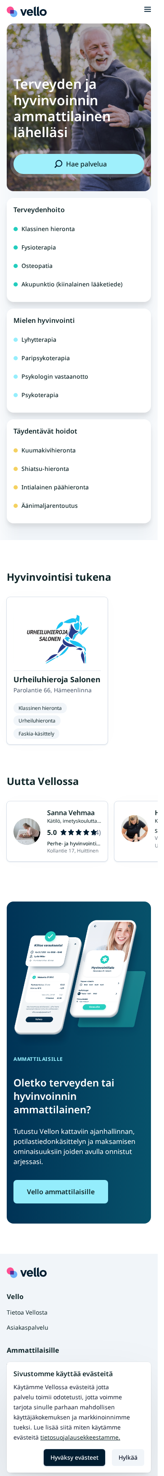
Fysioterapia (38, 247)
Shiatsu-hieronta (45, 469)
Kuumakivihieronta (48, 450)
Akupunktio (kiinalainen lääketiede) (71, 284)
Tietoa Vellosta (27, 1312)
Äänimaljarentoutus (49, 505)
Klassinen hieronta (48, 229)
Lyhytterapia (38, 339)
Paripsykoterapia (45, 358)
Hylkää (128, 1457)
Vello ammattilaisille (61, 1191)
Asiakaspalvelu (27, 1327)
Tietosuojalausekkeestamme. (80, 1437)
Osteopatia (37, 266)
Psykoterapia (39, 395)
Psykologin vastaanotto (54, 376)
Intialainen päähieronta (55, 487)
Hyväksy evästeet (74, 1457)
